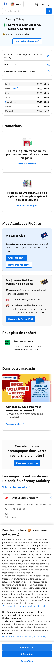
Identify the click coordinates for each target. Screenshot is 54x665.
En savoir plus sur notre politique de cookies (25, 606)
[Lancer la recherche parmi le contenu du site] (49, 11)
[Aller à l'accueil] (4, 4)
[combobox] (27, 11)
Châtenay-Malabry (15, 19)
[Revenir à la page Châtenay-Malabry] (3, 19)
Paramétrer (27, 661)
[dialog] (27, 595)
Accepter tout (27, 647)
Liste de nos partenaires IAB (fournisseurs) (24, 636)
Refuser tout (27, 654)
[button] (27, 4)
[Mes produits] (37, 4)
